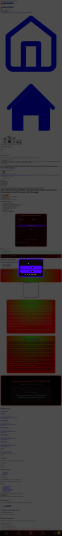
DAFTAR (31, 270)
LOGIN (31, 267)
